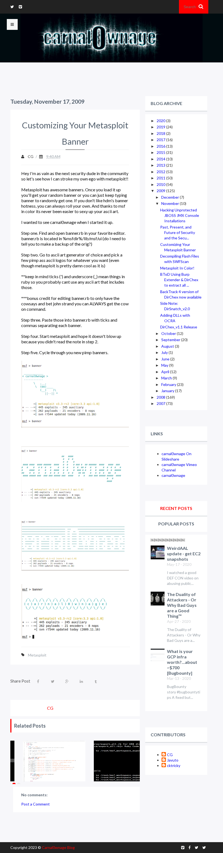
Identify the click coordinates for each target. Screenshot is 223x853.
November (170, 203)
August (168, 346)
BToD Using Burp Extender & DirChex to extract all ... (179, 279)
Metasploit (37, 655)
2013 (161, 165)
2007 (161, 403)
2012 (161, 171)
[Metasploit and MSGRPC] (54, 761)
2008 (161, 397)
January (168, 390)
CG (170, 754)
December (170, 197)
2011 (161, 178)
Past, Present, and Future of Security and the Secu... (177, 232)
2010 (161, 184)
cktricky (173, 765)
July (165, 352)
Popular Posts (176, 523)
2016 (161, 146)
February (169, 384)
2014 (161, 159)
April (165, 371)
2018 (161, 133)
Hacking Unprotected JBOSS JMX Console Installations (179, 215)
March (167, 378)
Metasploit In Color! (177, 268)
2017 (161, 139)
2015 (161, 152)
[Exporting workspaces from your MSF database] (125, 761)
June (165, 359)
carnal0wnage (173, 475)
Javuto (172, 760)
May (165, 365)
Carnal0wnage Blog (58, 847)
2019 (161, 127)
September (171, 339)
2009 (161, 190)
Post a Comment (35, 804)
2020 (161, 120)
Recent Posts (176, 508)
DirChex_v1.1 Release (178, 327)
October (169, 333)
